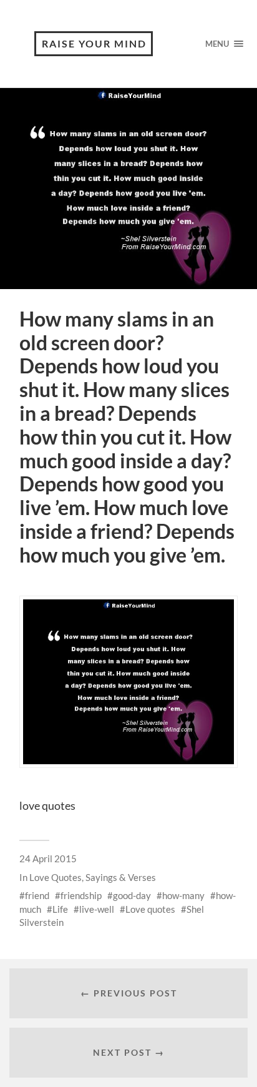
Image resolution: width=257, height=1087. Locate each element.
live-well (96, 909)
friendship (81, 895)
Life (60, 909)
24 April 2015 (48, 858)
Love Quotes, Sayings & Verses (92, 877)
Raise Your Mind (94, 43)
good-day (132, 895)
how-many (183, 895)
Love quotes (150, 909)
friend (37, 895)
